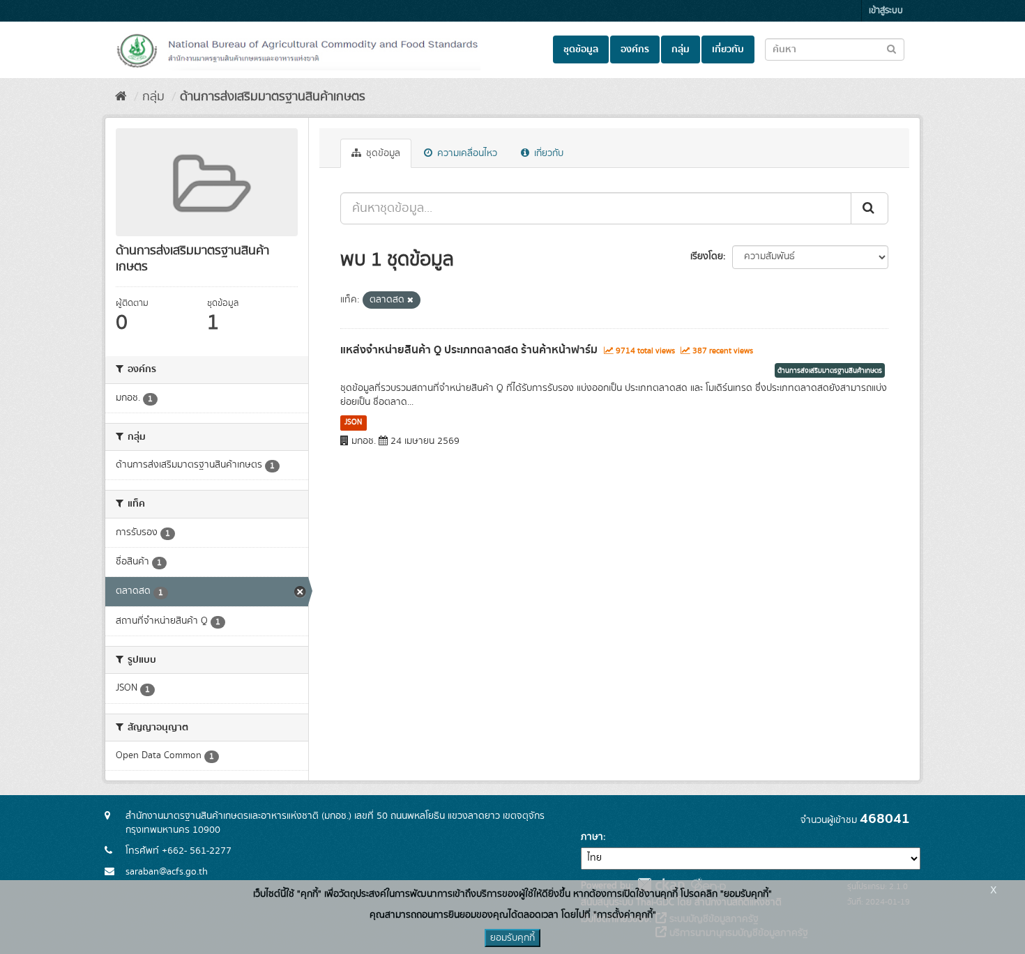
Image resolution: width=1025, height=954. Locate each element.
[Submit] (869, 208)
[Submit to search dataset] (891, 48)
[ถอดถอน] (410, 300)
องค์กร (635, 49)
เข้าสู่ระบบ (886, 10)
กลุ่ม (680, 49)
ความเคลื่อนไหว (465, 153)
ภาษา (592, 837)
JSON (353, 422)
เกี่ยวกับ (728, 49)
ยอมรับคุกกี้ (512, 938)
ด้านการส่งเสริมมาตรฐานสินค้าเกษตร (272, 97)
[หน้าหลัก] (121, 97)
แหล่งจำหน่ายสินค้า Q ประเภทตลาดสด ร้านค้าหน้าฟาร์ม (469, 350)
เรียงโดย (706, 256)
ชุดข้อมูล (580, 49)
